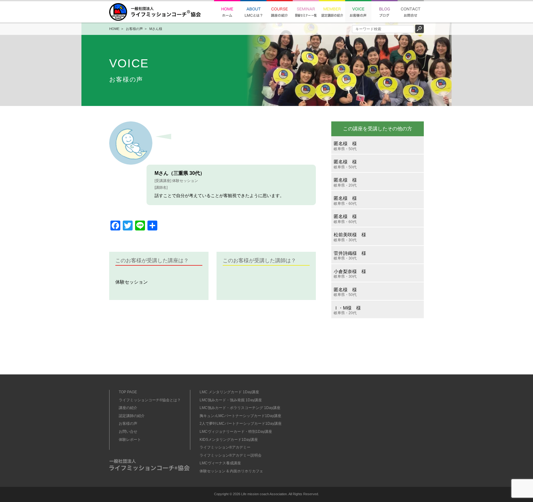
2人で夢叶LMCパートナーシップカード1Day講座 (241, 423)
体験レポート (130, 439)
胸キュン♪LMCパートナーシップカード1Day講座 (240, 416)
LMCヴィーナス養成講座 (220, 463)
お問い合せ (128, 431)
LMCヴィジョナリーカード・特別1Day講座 (236, 431)
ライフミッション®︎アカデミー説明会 (231, 455)
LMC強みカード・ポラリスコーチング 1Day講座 (240, 408)
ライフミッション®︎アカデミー (225, 447)
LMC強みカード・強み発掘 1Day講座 (231, 400)
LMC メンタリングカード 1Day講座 (229, 392)
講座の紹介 (128, 408)
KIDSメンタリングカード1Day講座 (229, 439)
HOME (114, 29)
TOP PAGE (128, 392)
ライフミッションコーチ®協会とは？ (150, 400)
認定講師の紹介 (132, 416)
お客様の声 (134, 29)
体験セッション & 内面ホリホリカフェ (231, 471)
